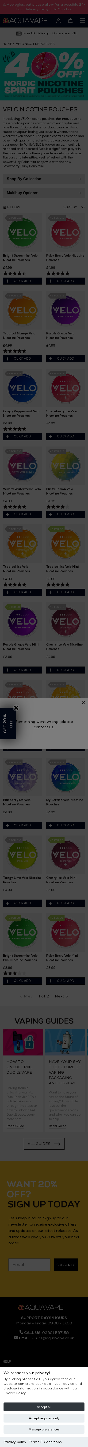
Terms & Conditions (45, 1442)
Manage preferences (44, 1429)
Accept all (44, 1407)
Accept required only (44, 1418)
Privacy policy (15, 1442)
